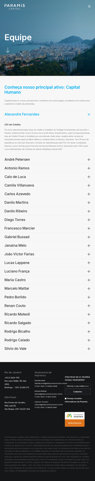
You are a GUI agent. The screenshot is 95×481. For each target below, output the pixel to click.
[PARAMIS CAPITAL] (14, 6)
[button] (89, 6)
